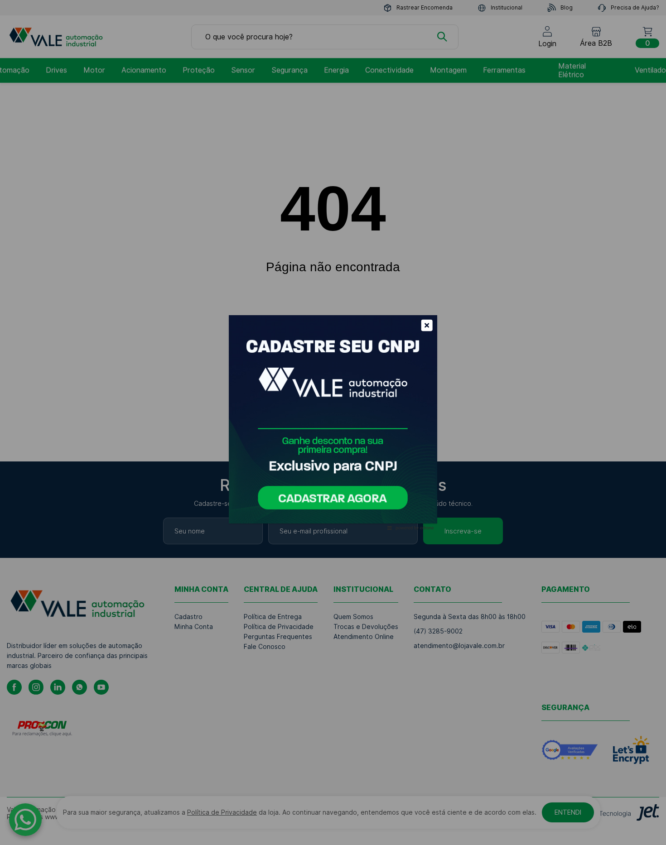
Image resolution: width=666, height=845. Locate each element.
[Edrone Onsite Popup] (333, 422)
